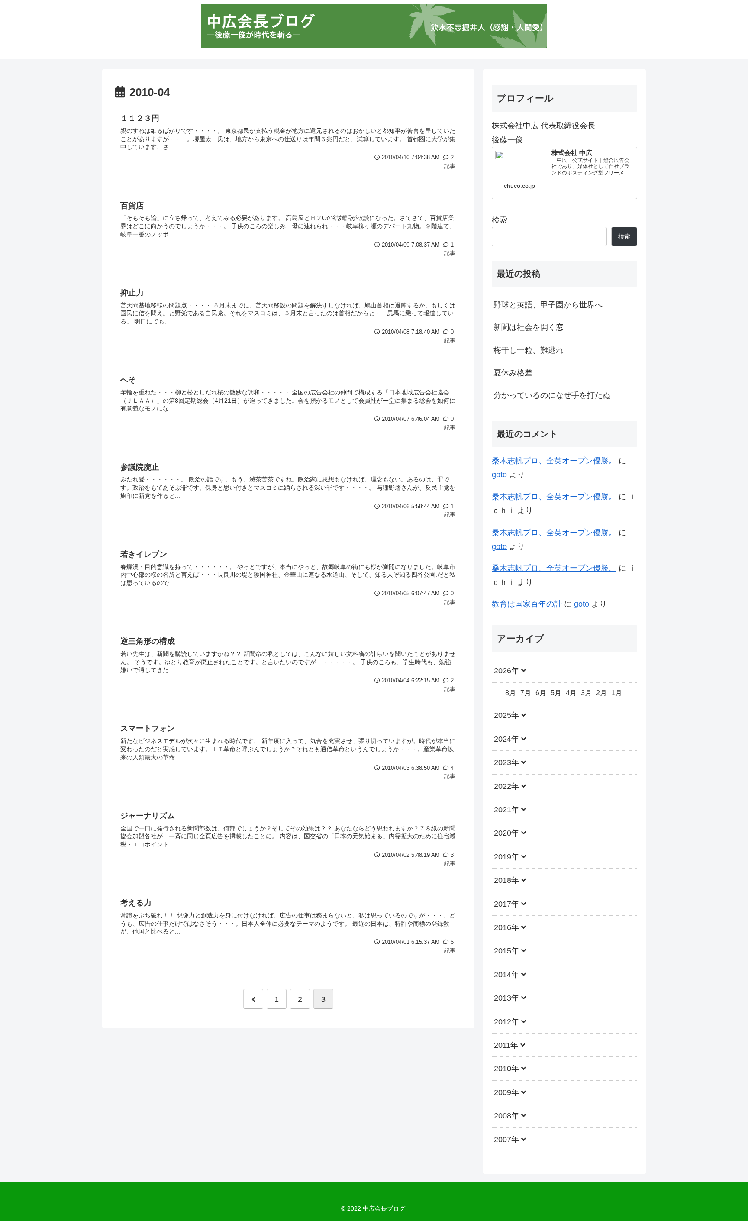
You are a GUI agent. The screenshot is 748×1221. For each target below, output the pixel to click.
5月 (556, 692)
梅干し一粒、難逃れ (528, 350)
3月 (586, 692)
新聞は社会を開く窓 (528, 327)
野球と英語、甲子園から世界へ (548, 304)
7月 (525, 692)
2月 (601, 692)
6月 (540, 692)
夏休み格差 (512, 372)
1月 (616, 692)
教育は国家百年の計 (527, 604)
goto (499, 474)
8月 (510, 692)
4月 (571, 692)
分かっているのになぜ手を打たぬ (551, 395)
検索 (499, 220)
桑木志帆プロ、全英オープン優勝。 (554, 460)
